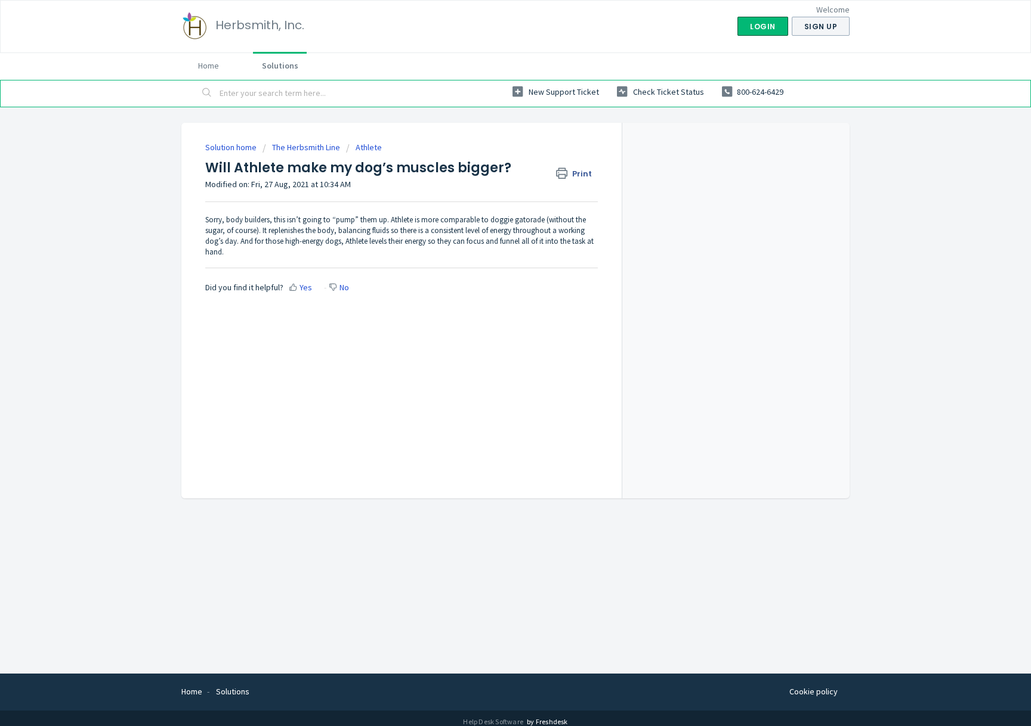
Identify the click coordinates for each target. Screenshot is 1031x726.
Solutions (280, 65)
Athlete (369, 147)
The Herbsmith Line (306, 147)
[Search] (207, 94)
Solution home (231, 147)
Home (208, 65)
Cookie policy (813, 691)
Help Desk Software (493, 721)
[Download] (493, 207)
